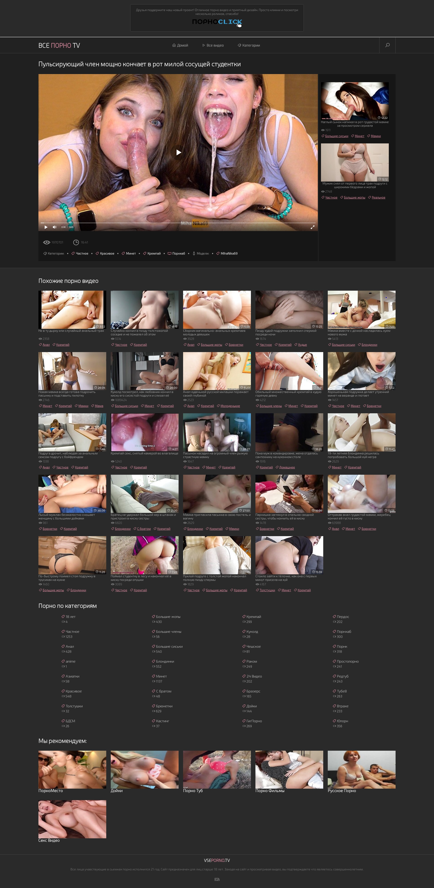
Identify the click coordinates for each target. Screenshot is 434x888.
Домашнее (287, 467)
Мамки (376, 136)
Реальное (378, 197)
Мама (99, 406)
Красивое (107, 253)
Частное (82, 253)
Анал (46, 344)
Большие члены (271, 406)
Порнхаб (178, 253)
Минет (131, 253)
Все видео (215, 45)
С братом (144, 528)
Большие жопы (354, 197)
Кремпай (154, 253)
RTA (217, 879)
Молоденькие (230, 406)
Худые (302, 344)
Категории (251, 45)
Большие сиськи (336, 136)
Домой (182, 45)
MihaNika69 (229, 253)
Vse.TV (217, 860)
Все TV (59, 45)
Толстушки (267, 590)
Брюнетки (236, 344)
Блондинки (369, 344)
